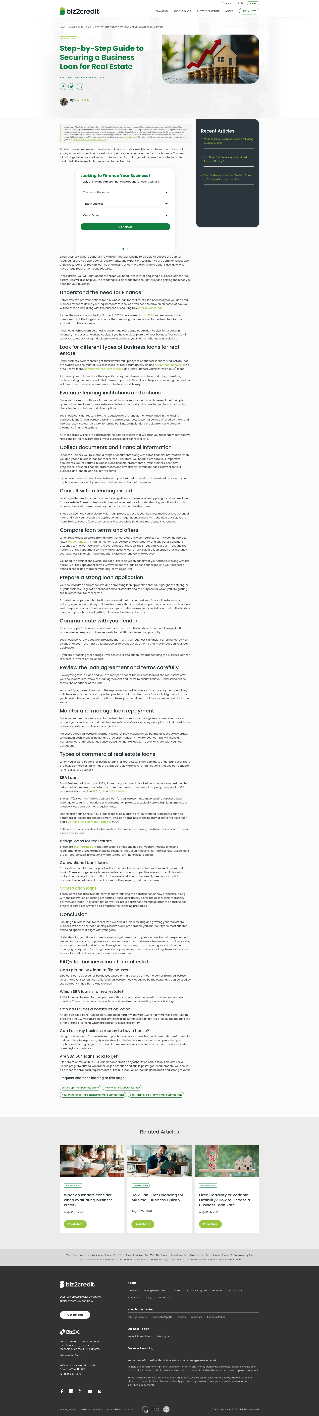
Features (217, 1290)
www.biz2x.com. (74, 1355)
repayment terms (80, 542)
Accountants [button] (182, 11)
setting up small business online (80, 1087)
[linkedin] (71, 1391)
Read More (75, 1224)
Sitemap (129, 1409)
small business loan (149, 308)
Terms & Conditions (91, 1409)
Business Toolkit (138, 1329)
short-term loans (85, 847)
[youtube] (90, 1391)
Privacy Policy (67, 1409)
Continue (125, 227)
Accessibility (113, 1409)
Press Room (134, 1297)
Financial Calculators (140, 1336)
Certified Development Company (89, 822)
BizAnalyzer (163, 1336)
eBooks (182, 1317)
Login (253, 3)
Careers (226, 3)
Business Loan (68, 38)
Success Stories (216, 1317)
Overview (133, 1290)
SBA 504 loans (119, 791)
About (132, 1283)
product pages (130, 137)
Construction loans (78, 888)
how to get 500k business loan (122, 1087)
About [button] (229, 11)
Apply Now (249, 11)
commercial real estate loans (103, 369)
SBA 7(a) (98, 791)
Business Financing (140, 1348)
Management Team (155, 1290)
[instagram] (100, 1391)
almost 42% (145, 315)
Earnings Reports (137, 1317)
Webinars (196, 1317)
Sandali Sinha (82, 100)
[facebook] (62, 1391)
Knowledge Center (140, 1309)
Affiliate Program (197, 1290)
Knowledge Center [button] (208, 11)
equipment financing (168, 365)
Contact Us (164, 1297)
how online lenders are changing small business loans (93, 1094)
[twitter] (80, 1391)
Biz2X (240, 3)
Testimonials (234, 1290)
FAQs (149, 1297)
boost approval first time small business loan (156, 1094)
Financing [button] (162, 11)
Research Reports (162, 1317)
